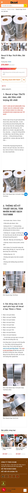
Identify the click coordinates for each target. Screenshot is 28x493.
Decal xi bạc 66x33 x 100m (7, 448)
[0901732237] (4, 490)
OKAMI (9, 491)
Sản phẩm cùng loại (8, 430)
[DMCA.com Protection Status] (3, 483)
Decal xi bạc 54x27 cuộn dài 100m (20, 448)
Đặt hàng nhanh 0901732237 (11, 80)
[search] (25, 5)
